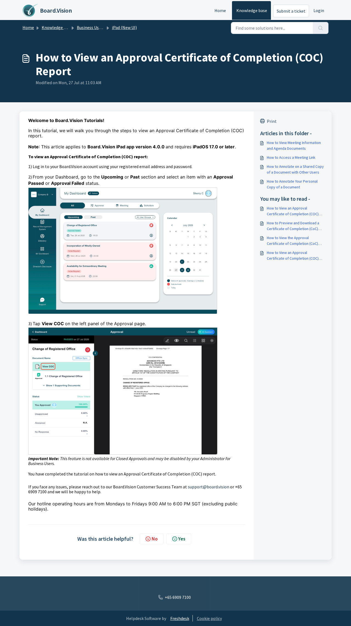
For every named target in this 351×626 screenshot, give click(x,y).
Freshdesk (179, 618)
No (155, 539)
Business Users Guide (96, 27)
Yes (181, 539)
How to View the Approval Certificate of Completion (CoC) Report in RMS (292, 241)
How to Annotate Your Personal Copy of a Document (292, 184)
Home (220, 10)
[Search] (321, 28)
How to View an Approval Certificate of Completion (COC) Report (293, 211)
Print (272, 121)
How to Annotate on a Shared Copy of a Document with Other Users (295, 169)
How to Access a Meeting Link (291, 157)
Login (318, 10)
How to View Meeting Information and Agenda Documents (294, 145)
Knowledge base (251, 10)
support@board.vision (208, 486)
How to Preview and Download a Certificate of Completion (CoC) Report (293, 226)
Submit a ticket (291, 11)
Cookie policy (209, 618)
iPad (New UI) (124, 27)
